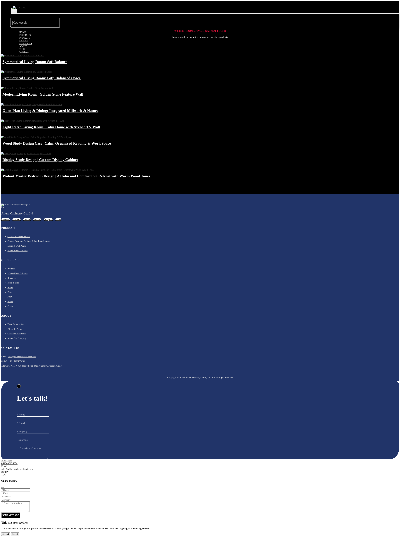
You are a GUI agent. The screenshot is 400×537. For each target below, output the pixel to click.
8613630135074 (9, 463)
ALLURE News (15, 329)
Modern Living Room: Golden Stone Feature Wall (42, 94)
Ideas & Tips (13, 283)
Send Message (10, 515)
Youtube (27, 219)
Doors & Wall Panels (17, 246)
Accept (5, 534)
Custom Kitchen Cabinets (19, 236)
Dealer (23, 41)
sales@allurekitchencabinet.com (22, 356)
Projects (24, 38)
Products (25, 35)
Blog (10, 292)
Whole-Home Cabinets (18, 250)
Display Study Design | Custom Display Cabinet (40, 160)
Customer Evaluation (17, 334)
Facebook (5, 219)
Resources (25, 43)
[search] (64, 20)
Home (22, 32)
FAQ (10, 297)
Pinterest (37, 219)
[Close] (19, 386)
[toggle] (11, 8)
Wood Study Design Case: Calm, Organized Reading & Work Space (56, 143)
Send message (374, 464)
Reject (15, 534)
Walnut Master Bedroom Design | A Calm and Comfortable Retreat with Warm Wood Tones (76, 176)
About (23, 46)
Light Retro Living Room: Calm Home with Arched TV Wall (51, 127)
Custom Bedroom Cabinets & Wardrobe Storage (29, 241)
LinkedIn (16, 219)
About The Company (17, 338)
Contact (24, 52)
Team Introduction (16, 324)
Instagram (48, 219)
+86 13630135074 (16, 361)
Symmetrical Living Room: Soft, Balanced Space (41, 78)
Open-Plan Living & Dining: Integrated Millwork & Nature (50, 111)
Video (22, 49)
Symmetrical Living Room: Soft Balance (34, 62)
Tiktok (58, 219)
